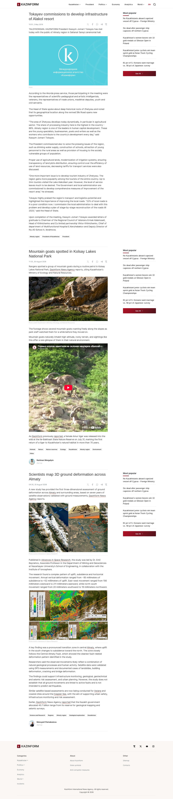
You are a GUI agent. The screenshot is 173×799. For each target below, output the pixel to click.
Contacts (126, 765)
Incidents (20, 784)
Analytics (129, 4)
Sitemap (126, 761)
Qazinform (37, 436)
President (90, 4)
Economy (116, 4)
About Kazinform (76, 761)
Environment (97, 449)
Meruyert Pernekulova (46, 722)
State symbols (75, 765)
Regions (51, 715)
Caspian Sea (60, 694)
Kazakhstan (73, 449)
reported (58, 436)
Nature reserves (51, 449)
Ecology (63, 449)
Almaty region (34, 236)
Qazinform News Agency (62, 269)
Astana (97, 691)
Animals (32, 449)
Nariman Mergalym (45, 460)
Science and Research (37, 715)
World (19, 779)
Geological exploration (77, 715)
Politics (20, 765)
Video (32, 453)
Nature (40, 449)
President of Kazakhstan (50, 236)
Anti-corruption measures (79, 770)
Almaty (52, 492)
